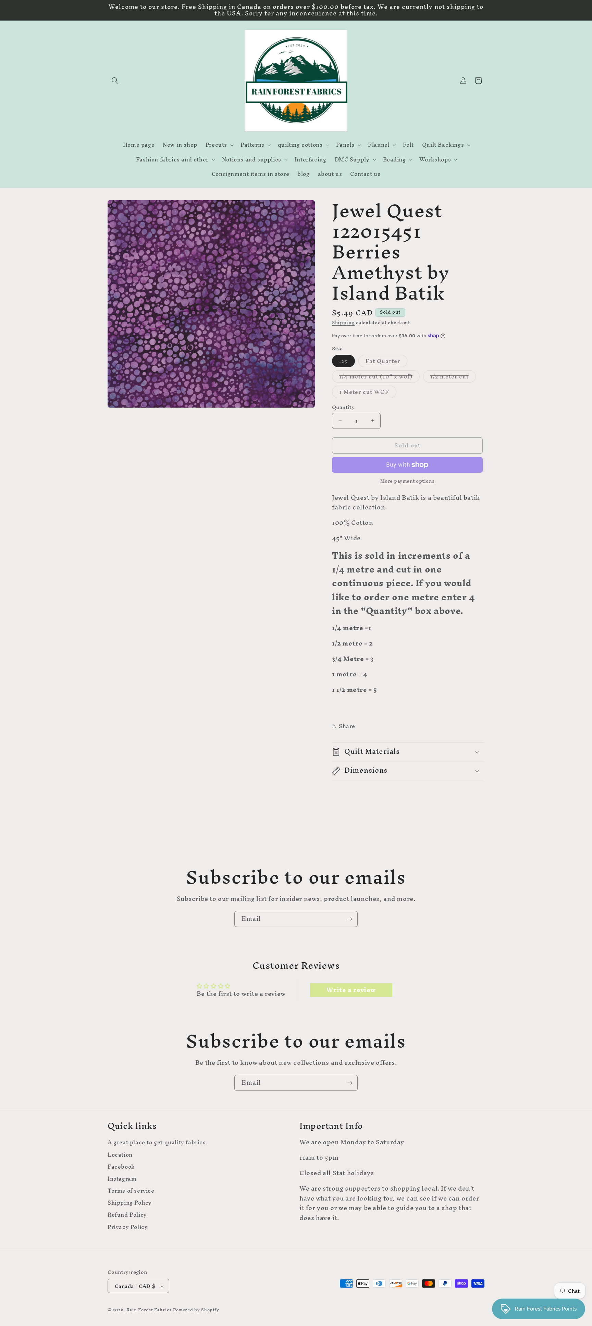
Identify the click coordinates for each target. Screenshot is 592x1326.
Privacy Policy (128, 1227)
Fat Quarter (386, 361)
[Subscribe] (349, 919)
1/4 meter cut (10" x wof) (379, 376)
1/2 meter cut (453, 376)
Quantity (343, 407)
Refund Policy (127, 1215)
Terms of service (131, 1190)
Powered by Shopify (196, 1310)
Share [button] (347, 726)
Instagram (122, 1178)
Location (120, 1154)
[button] (115, 80)
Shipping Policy (130, 1203)
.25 (347, 361)
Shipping (343, 322)
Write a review (350, 990)
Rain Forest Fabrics (149, 1310)
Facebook (121, 1166)
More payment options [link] (407, 481)
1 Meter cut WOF (367, 392)
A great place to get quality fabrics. (158, 1143)
